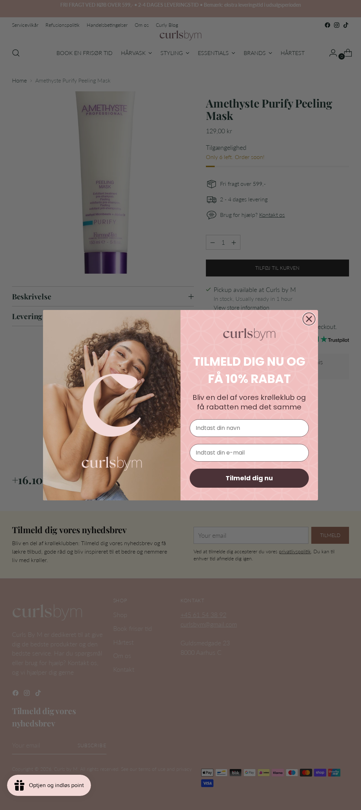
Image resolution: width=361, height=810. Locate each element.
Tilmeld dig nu (249, 478)
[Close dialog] (309, 319)
